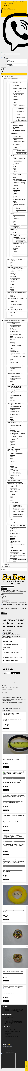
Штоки (14, 168)
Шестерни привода (15, 263)
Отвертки (12, 342)
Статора (15, 96)
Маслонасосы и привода (16, 337)
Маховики (12, 339)
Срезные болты (14, 502)
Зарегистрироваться (17, 590)
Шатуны (15, 196)
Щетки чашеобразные (21, 120)
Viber (6, 1034)
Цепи (11, 354)
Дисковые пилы (14, 122)
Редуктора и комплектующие (17, 544)
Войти (4, 589)
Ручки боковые (16, 190)
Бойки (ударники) (17, 174)
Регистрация (10, 61)
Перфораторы (14, 173)
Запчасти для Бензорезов (14, 365)
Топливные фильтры (15, 389)
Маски (11, 295)
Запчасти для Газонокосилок (14, 390)
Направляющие (17, 160)
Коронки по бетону (21, 210)
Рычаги (12, 464)
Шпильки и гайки (14, 362)
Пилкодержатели (17, 161)
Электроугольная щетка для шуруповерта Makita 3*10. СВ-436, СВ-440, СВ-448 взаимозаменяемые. (13, 845)
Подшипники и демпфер (19, 182)
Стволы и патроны (17, 194)
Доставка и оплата (10, 1017)
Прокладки (12, 281)
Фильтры (12, 287)
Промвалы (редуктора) (19, 183)
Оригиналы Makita (20, 240)
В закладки (5, 677)
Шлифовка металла (21, 119)
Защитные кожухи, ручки (19, 88)
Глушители (12, 328)
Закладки (9, 64)
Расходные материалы (19, 105)
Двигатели (15, 237)
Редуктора (15, 248)
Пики (17, 211)
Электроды (13, 296)
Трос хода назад (17, 473)
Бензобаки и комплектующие (17, 525)
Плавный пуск (16, 91)
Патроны (15, 139)
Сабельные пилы (14, 226)
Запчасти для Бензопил (13, 322)
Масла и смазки (14, 491)
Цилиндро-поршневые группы (17, 356)
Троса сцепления (17, 512)
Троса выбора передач (19, 509)
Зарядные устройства (18, 243)
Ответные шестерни (18, 125)
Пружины (12, 441)
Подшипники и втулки (18, 93)
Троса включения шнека (19, 508)
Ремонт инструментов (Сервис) (13, 1011)
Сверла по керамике (21, 152)
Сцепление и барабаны (16, 550)
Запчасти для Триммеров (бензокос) (16, 522)
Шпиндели (15, 99)
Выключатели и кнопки (19, 83)
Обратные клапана (15, 278)
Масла (11, 336)
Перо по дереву (17, 142)
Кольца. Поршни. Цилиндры (17, 274)
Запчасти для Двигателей (13, 422)
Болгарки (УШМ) (14, 82)
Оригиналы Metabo (21, 241)
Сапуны (12, 284)
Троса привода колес (18, 511)
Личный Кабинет (9, 1024)
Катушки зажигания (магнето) (17, 433)
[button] (26, 1066)
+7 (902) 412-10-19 (10, 1029)
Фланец (15, 128)
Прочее (15, 104)
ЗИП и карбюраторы (15, 431)
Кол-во (4, 673)
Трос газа (12, 400)
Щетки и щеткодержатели (19, 130)
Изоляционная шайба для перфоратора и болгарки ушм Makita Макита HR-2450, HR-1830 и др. (14, 870)
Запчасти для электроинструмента (16, 79)
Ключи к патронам (17, 136)
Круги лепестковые (21, 115)
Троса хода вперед (18, 514)
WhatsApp (8, 1033)
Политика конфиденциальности (13, 1021)
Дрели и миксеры (14, 133)
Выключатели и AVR (15, 408)
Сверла (15, 149)
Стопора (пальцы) (14, 467)
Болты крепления (14, 313)
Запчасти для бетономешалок (15, 259)
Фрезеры (12, 229)
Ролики (11, 497)
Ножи (14, 216)
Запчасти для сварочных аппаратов (16, 292)
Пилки (14, 157)
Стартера (12, 350)
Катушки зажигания (15, 331)
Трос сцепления (17, 472)
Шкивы (14, 221)
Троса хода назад (17, 516)
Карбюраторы (13, 368)
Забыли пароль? (5, 590)
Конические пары (17, 90)
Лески (14, 561)
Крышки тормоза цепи (15, 334)
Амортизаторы (13, 323)
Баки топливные (14, 375)
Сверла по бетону (20, 150)
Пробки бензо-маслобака (16, 343)
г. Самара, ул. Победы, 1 (12, 1036)
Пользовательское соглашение (13, 1022)
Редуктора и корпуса (18, 94)
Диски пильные (20, 111)
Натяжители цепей (15, 340)
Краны (11, 415)
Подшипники (16, 127)
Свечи (11, 348)
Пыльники (15, 185)
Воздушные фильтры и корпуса (18, 527)
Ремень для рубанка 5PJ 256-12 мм (12, 759)
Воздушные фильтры (15, 325)
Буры (17, 206)
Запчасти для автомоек (13, 257)
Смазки (15, 191)
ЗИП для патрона (17, 179)
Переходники (13, 279)
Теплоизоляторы (14, 351)
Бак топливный (14, 423)
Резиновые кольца (17, 186)
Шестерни (15, 164)
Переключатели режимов (19, 180)
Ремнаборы (16, 188)
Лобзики (12, 155)
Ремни (14, 219)
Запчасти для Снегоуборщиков (15, 483)
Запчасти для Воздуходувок (14, 386)
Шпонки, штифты (14, 475)
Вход (8, 60)
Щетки (14, 101)
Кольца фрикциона (15, 489)
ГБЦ (11, 428)
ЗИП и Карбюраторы (15, 329)
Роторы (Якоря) (17, 144)
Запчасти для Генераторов (14, 403)
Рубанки (12, 213)
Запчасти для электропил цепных (16, 298)
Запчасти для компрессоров (14, 267)
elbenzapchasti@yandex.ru (12, 1031)
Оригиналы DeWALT (21, 238)
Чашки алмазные (20, 117)
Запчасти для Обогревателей (14, 482)
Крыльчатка (13, 276)
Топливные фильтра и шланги (17, 353)
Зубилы (18, 208)
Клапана (12, 271)
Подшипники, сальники (19, 141)
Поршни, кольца (14, 438)
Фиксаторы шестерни (18, 97)
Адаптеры (12, 312)
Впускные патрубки (15, 326)
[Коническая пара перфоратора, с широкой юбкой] (11, 634)
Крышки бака (13, 434)
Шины (11, 360)
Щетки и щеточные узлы (19, 199)
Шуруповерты (13, 234)
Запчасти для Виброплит (13, 373)
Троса (11, 469)
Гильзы (14, 177)
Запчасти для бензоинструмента (14, 1010)
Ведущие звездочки (15, 299)
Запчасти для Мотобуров (13, 480)
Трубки (11, 285)
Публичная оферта (10, 1020)
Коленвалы (13, 273)
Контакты (7, 1018)
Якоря (14, 102)
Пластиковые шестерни (16, 303)
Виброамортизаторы (15, 376)
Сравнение (10, 65)
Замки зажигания (14, 411)
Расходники (13, 558)
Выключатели (16, 227)
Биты (17, 255)
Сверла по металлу (21, 153)
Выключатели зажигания (16, 426)
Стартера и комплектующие (17, 548)
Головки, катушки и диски (19, 559)
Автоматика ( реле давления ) (18, 268)
